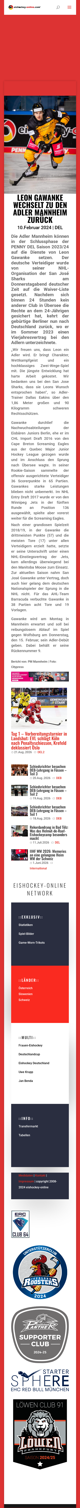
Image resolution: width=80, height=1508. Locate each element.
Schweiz (24, 1000)
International (38, 868)
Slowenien (26, 994)
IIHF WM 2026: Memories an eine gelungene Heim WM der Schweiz (48, 854)
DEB (59, 778)
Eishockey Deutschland (34, 1063)
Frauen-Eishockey (30, 1045)
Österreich (26, 988)
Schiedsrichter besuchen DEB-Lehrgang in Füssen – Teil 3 (48, 770)
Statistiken (26, 925)
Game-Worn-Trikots (32, 942)
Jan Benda (26, 1081)
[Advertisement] (40, 41)
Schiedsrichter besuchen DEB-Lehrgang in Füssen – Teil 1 (48, 810)
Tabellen (24, 1135)
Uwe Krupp (26, 1072)
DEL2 (41, 752)
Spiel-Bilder (26, 934)
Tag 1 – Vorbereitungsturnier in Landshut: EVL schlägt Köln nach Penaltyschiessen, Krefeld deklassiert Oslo (39, 740)
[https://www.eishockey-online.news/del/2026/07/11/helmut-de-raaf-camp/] (19, 831)
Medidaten (26, 1175)
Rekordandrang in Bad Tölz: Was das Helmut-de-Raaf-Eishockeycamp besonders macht (49, 832)
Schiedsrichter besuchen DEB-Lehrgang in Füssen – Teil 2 (48, 790)
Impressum (27, 1181)
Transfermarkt (28, 1126)
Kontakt (40, 1175)
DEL (59, 227)
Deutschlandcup (29, 1054)
